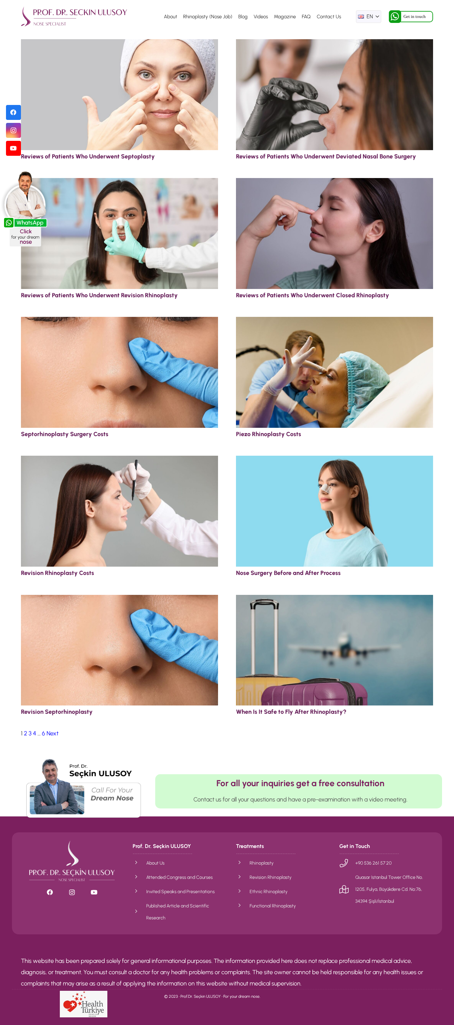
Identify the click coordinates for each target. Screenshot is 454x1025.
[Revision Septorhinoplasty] (119, 600)
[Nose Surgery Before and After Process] (334, 461)
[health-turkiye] (83, 1004)
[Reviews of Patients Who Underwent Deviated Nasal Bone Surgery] (334, 44)
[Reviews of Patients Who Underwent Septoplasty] (119, 44)
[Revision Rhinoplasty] (243, 877)
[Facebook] (13, 112)
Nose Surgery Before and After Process (288, 573)
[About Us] (139, 863)
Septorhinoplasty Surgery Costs (64, 434)
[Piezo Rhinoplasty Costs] (334, 322)
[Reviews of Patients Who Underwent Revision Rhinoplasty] (119, 183)
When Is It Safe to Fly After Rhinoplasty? (291, 711)
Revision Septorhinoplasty (57, 711)
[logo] (74, 17)
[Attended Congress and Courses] (139, 877)
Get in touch (414, 16)
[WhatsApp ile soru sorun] (83, 788)
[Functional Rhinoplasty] (243, 905)
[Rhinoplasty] (243, 863)
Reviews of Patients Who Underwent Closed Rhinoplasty (312, 295)
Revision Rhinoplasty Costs (57, 573)
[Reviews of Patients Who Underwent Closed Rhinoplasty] (334, 183)
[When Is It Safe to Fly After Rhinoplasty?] (334, 600)
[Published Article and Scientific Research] (139, 911)
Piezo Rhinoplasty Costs (268, 434)
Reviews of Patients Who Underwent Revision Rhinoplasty (99, 295)
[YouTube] (13, 148)
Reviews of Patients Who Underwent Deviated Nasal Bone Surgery (326, 156)
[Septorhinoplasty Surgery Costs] (119, 322)
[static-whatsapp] (25, 208)
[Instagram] (13, 130)
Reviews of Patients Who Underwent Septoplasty (88, 156)
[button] (369, 16)
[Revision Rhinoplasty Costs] (119, 461)
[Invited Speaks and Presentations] (139, 891)
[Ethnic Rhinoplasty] (243, 891)
